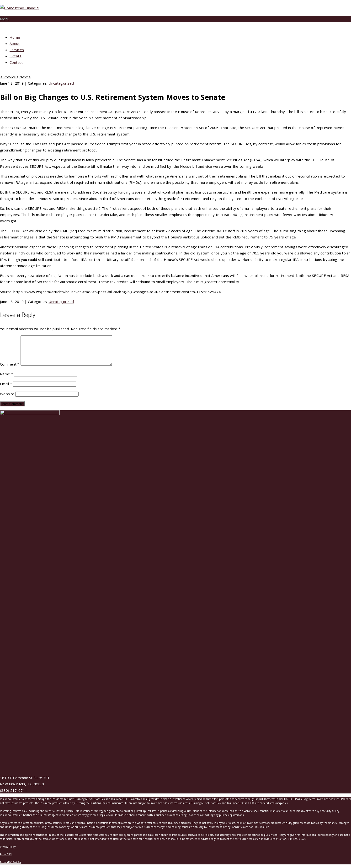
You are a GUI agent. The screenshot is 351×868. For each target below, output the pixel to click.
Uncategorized (61, 83)
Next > (25, 77)
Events (15, 56)
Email (6, 383)
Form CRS (5, 854)
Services (17, 49)
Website (7, 393)
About (15, 43)
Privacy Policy (8, 846)
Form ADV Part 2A (10, 862)
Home (15, 37)
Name (6, 374)
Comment (10, 364)
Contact (16, 62)
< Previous (9, 77)
